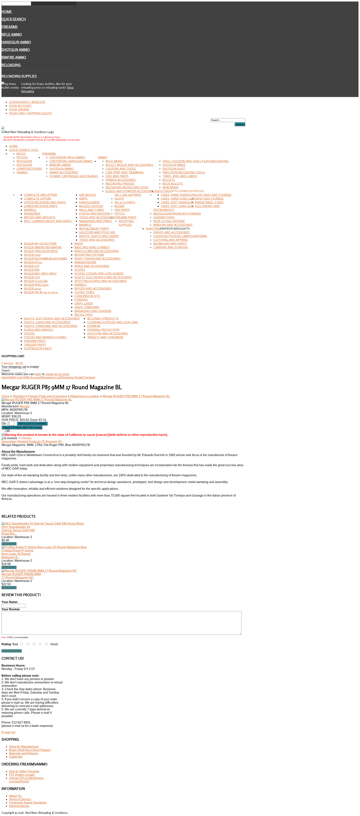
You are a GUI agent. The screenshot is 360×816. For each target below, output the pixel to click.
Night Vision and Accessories (97, 258)
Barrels (30, 210)
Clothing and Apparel (170, 240)
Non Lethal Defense (169, 221)
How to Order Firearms (24, 771)
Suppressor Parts (38, 348)
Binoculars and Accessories (96, 251)
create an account (57, 374)
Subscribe (15, 756)
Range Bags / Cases (209, 202)
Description (9, 441)
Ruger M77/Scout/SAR (40, 243)
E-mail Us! (8, 732)
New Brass (170, 187)
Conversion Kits (87, 296)
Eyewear (93, 326)
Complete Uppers (37, 198)
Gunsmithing (163, 217)
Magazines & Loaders (84, 396)
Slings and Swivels (38, 329)
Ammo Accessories (64, 172)
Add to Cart (9, 543)
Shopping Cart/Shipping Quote (61, 377)
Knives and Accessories (171, 232)
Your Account (20, 106)
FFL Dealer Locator (22, 774)
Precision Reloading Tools (184, 172)
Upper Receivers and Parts (45, 202)
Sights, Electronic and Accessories (52, 318)
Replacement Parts (94, 228)
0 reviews (25, 438)
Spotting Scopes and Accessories (100, 281)
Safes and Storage (209, 198)
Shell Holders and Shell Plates (187, 161)
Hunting (153, 228)
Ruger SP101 (33, 262)
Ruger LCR (32, 277)
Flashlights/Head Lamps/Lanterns (180, 236)
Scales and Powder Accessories (130, 191)
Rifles (21, 153)
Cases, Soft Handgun (177, 202)
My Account (33, 377)
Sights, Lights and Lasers (99, 236)
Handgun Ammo (16, 42)
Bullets (169, 180)
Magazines (32, 213)
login (38, 374)
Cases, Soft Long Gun (177, 206)
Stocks (29, 333)
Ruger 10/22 (32, 288)
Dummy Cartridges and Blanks (74, 176)
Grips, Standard (87, 307)
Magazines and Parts (95, 221)
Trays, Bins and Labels (180, 176)
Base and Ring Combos (92, 247)
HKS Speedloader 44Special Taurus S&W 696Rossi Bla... (18, 530)
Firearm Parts (125, 217)
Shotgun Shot (174, 168)
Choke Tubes (84, 292)
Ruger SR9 (32, 270)
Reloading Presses (120, 183)
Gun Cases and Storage (213, 195)
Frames (22, 172)
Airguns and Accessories (172, 225)
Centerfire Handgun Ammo (71, 161)
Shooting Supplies (126, 223)
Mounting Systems (89, 255)
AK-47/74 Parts (125, 202)
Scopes (79, 270)
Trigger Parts (35, 344)
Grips (83, 198)
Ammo (102, 157)
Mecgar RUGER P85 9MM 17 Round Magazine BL (136, 396)
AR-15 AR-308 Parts (128, 195)
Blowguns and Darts (170, 243)
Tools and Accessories (97, 217)
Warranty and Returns (23, 753)
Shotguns (24, 165)
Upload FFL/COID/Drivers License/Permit (26, 779)
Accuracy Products (102, 318)
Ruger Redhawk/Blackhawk (45, 258)
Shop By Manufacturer (24, 746)
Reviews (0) (54, 441)
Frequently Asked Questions (27, 802)
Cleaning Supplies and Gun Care (112, 322)
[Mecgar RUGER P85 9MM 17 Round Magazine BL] (37, 399)
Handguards (89, 202)
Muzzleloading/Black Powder (177, 213)
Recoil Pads (83, 315)
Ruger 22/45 (32, 255)
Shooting (162, 191)
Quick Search (14, 19)
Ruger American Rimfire (43, 247)
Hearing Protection (103, 329)
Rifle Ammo (12, 34)
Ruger (119, 206)
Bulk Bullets (173, 183)
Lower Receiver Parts (40, 206)
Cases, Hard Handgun (178, 195)
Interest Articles (19, 806)
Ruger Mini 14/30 (36, 285)
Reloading (11, 65)
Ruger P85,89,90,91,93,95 (41, 292)
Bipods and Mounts (39, 217)
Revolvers (24, 161)
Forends (81, 300)
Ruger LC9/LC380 (36, 281)
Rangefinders (85, 262)
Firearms (10, 27)
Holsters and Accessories (107, 333)
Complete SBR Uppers (40, 195)
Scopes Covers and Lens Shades (99, 273)
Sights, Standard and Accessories (50, 326)
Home (7, 12)
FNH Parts (122, 210)
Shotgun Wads (174, 165)
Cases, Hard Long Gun (178, 198)
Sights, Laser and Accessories (47, 322)
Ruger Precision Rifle (41, 251)
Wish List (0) (18, 377)
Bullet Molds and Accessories (129, 165)
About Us (15, 795)
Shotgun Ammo (16, 50)
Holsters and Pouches (97, 232)
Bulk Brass (114, 161)
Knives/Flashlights (175, 228)
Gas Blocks (87, 195)
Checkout (88, 377)
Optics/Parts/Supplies (187, 191)
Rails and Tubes (91, 210)
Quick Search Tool (23, 150)
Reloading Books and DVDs (127, 187)
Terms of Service (20, 799)
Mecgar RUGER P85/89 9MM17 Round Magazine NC (21, 576)
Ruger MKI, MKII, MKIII (40, 273)
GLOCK (119, 198)
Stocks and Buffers (94, 213)
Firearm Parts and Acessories (47, 396)
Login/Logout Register (27, 102)
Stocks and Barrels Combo (45, 337)
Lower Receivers (29, 168)
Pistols (22, 157)
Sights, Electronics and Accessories (103, 277)
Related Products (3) (31, 441)
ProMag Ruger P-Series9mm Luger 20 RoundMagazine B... (17, 554)
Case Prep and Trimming (125, 172)
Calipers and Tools (121, 168)
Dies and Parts (117, 176)
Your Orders (19, 109)
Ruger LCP (32, 266)
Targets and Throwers (105, 337)
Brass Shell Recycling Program (30, 750)
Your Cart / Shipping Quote (30, 113)
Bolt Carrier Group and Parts (48, 221)
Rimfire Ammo (14, 57)
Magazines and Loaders (92, 311)
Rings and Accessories (91, 266)
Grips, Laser (83, 303)
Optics (120, 213)
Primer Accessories (121, 180)
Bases (78, 243)
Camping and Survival (170, 247)
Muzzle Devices (91, 206)
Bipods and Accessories (92, 288)
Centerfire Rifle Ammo (67, 157)
